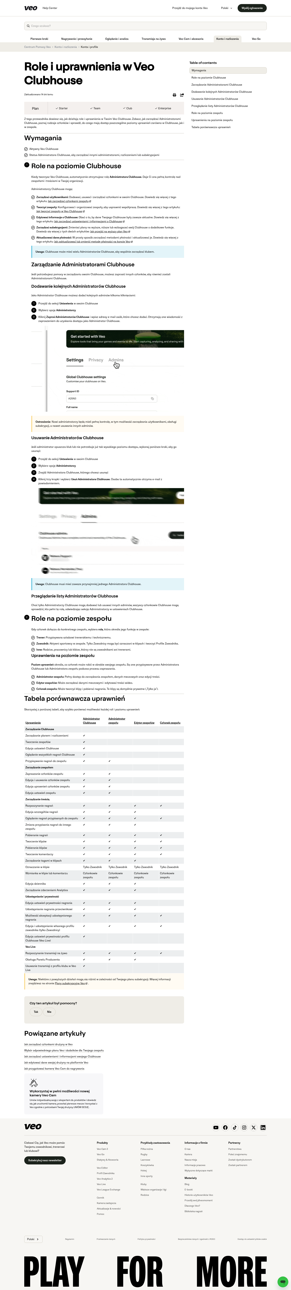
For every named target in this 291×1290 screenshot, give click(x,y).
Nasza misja (191, 1159)
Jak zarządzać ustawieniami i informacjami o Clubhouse (88, 221)
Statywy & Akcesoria (107, 1159)
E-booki (189, 1189)
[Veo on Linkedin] (263, 1127)
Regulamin (69, 1239)
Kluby (144, 1184)
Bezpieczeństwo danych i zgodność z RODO (196, 1239)
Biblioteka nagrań (194, 1211)
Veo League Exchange (108, 1189)
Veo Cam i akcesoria (191, 39)
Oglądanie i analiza (116, 39)
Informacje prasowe (195, 1165)
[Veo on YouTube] (216, 1127)
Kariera (188, 1154)
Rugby (144, 1154)
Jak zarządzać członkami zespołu (68, 201)
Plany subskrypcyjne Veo (70, 983)
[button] (33, 1239)
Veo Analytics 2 (105, 1178)
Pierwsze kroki (39, 39)
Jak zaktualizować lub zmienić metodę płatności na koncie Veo (92, 241)
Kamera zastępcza (106, 1203)
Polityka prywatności (146, 1239)
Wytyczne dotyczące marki (199, 1170)
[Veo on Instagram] (244, 1127)
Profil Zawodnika (105, 1173)
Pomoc (100, 1214)
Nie (49, 1012)
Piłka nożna (147, 1149)
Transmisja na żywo (154, 39)
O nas (187, 1149)
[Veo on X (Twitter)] (253, 1127)
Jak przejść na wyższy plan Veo (109, 231)
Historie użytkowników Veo (199, 1195)
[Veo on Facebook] (225, 1127)
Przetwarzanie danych (106, 1239)
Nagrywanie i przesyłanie (76, 39)
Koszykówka (147, 1165)
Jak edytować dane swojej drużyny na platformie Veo (56, 1062)
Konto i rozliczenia (227, 39)
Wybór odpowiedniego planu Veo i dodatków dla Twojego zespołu (64, 1050)
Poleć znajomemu (237, 1154)
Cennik (100, 1197)
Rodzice (145, 1195)
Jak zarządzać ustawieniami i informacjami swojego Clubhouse (62, 1056)
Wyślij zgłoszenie (252, 8)
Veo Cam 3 (102, 1149)
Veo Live (101, 1184)
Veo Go (256, 39)
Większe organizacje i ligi (153, 1189)
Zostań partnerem (237, 1165)
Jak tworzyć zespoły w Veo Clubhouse (59, 211)
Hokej (144, 1170)
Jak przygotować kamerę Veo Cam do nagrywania (54, 1068)
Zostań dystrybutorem (240, 1159)
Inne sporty (147, 1176)
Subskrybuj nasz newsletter (45, 1160)
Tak (36, 1012)
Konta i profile (89, 47)
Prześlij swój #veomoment (199, 1200)
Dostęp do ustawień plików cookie (252, 1239)
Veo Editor (102, 1167)
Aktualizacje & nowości (109, 1208)
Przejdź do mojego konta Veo (190, 8)
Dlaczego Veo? (192, 1205)
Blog (187, 1184)
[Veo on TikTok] (234, 1127)
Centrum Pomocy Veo (37, 47)
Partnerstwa (234, 1149)
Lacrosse (145, 1159)
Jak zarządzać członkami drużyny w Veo (48, 1044)
